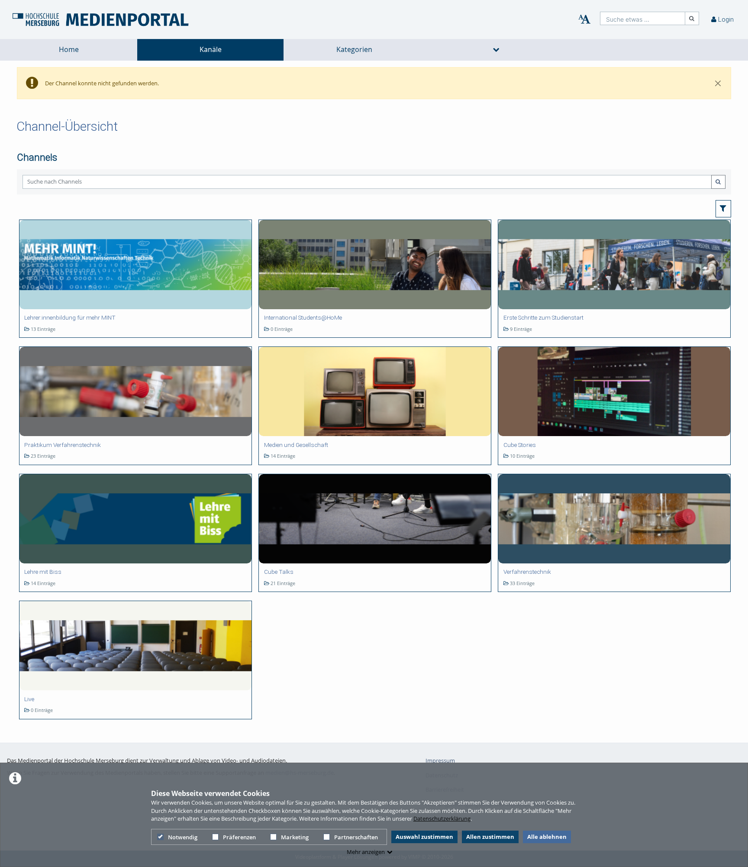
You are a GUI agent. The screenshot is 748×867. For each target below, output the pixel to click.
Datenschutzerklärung (442, 818)
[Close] (718, 83)
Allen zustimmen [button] (490, 837)
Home (69, 49)
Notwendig (182, 837)
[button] (724, 208)
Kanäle (211, 49)
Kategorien (354, 49)
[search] (642, 18)
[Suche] (692, 18)
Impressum (440, 760)
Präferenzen (239, 837)
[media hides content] (496, 50)
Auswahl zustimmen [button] (424, 837)
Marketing (295, 837)
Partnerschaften (356, 837)
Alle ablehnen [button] (547, 837)
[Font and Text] (584, 19)
